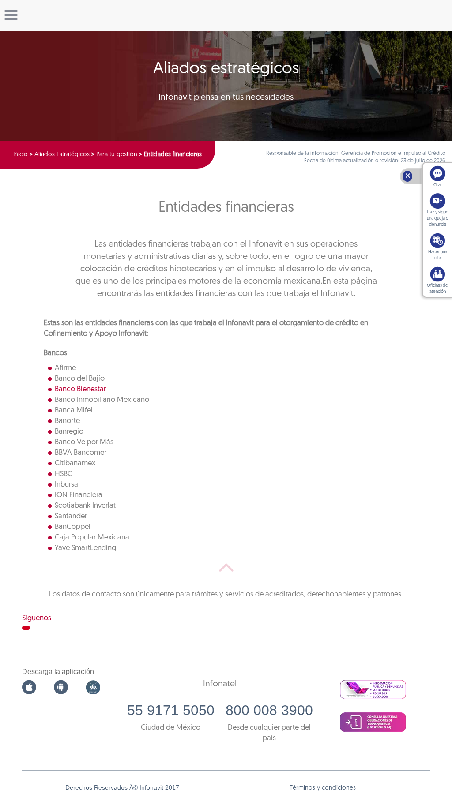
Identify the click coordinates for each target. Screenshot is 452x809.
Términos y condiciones (323, 788)
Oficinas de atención (437, 289)
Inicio (20, 154)
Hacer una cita (437, 255)
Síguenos (36, 618)
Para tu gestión (116, 154)
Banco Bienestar (80, 389)
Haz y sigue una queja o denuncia (437, 218)
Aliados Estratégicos (62, 154)
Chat (437, 185)
